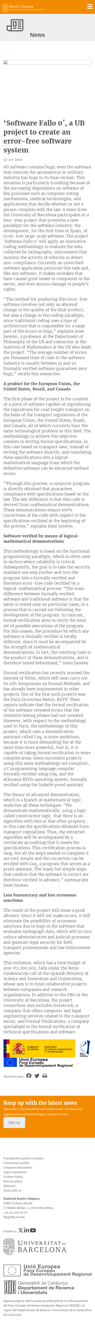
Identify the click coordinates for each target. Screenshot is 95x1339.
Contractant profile (16, 1163)
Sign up (14, 1122)
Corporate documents (17, 1167)
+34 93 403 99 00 (15, 1212)
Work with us (12, 1190)
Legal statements (15, 1172)
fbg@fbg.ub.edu (14, 1217)
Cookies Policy (13, 1176)
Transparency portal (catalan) (23, 1158)
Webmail (9, 1186)
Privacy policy (12, 1181)
